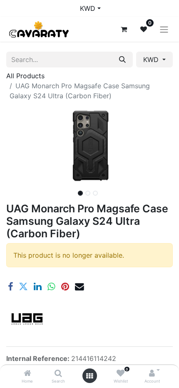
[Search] (58, 373)
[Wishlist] (120, 373)
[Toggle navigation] (164, 29)
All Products (25, 76)
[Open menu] (89, 376)
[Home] (27, 373)
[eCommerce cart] (123, 29)
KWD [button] (152, 59)
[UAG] (27, 319)
